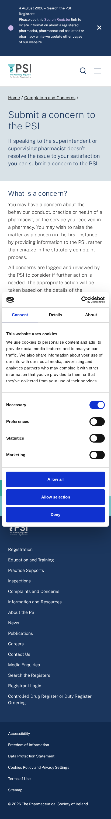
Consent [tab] (20, 314)
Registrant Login (24, 685)
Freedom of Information (28, 745)
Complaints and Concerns (49, 97)
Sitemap (15, 790)
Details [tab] (55, 314)
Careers (16, 643)
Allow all (55, 479)
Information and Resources (35, 601)
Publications (20, 633)
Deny (55, 514)
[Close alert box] (96, 28)
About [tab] (91, 314)
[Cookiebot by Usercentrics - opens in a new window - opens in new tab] (81, 299)
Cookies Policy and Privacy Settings (38, 767)
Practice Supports (26, 570)
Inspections (19, 580)
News (13, 622)
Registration (20, 549)
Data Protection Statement (31, 756)
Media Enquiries (24, 664)
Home (14, 97)
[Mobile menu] (97, 71)
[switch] (97, 421)
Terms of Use (19, 779)
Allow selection (55, 497)
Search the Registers (29, 675)
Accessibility (19, 733)
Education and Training (31, 559)
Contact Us (19, 654)
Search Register (57, 19)
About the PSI (22, 612)
